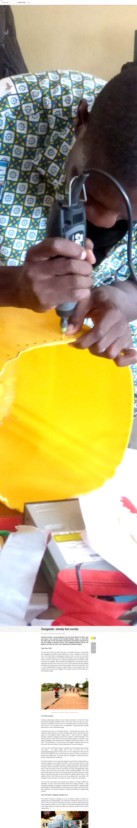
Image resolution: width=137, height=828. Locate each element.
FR (94, 638)
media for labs (21, 2)
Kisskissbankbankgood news (49, 752)
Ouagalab (47, 654)
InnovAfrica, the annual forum (49, 665)
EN (92, 638)
